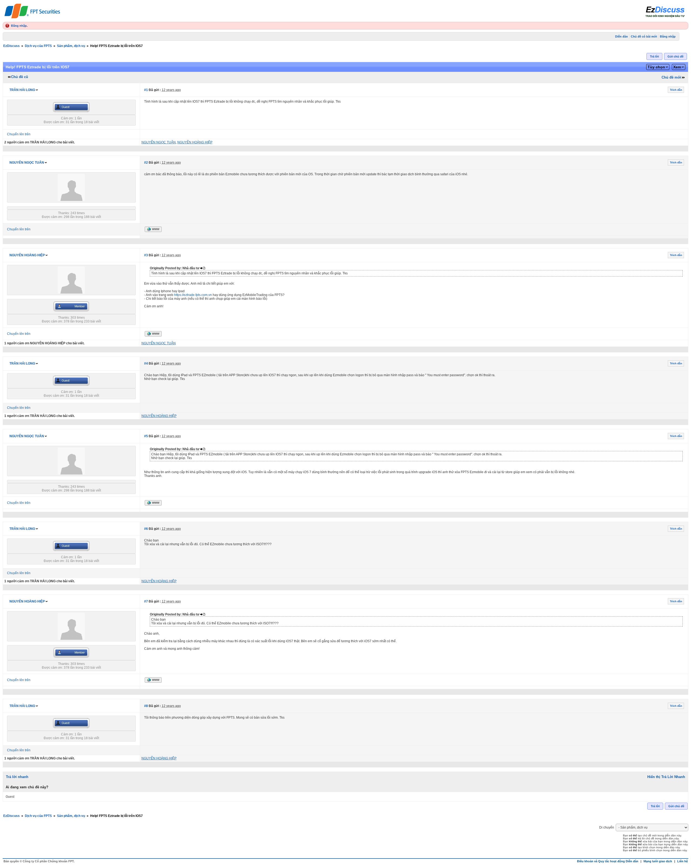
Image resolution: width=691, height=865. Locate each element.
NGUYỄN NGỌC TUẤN (26, 162)
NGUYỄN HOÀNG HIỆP (27, 255)
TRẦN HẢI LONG (22, 90)
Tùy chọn (656, 67)
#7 (146, 601)
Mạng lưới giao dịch (657, 861)
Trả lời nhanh (17, 777)
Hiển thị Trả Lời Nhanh (666, 777)
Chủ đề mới (671, 77)
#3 (146, 255)
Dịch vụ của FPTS (38, 46)
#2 (146, 162)
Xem (677, 67)
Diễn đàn (621, 36)
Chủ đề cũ (19, 77)
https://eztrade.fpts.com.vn (193, 295)
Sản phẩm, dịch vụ (71, 46)
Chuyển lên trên (19, 134)
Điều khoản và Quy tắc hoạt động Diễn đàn (607, 861)
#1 (146, 90)
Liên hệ (682, 861)
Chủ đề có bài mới (644, 36)
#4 (146, 363)
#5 (146, 436)
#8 (146, 706)
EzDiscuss (11, 46)
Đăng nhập (19, 25)
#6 (146, 529)
